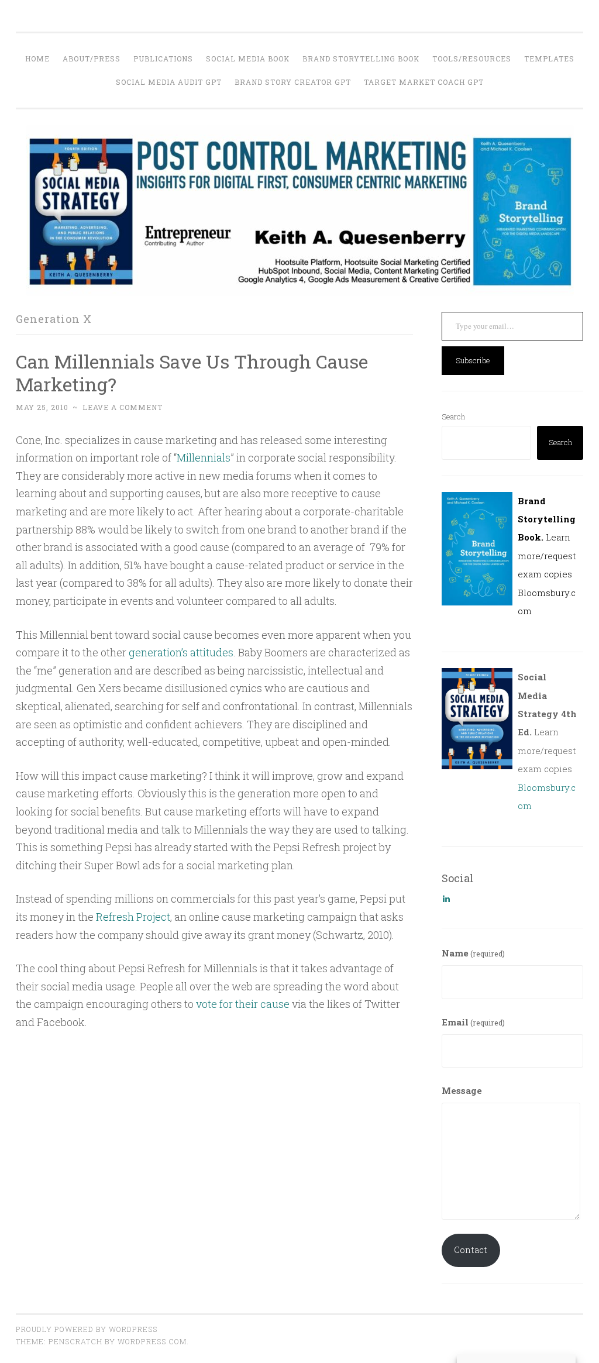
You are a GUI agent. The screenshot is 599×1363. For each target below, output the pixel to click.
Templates (549, 58)
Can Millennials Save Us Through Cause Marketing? (192, 373)
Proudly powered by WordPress (86, 1329)
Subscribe (473, 360)
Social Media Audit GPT (169, 82)
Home (37, 58)
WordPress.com (152, 1341)
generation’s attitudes (181, 652)
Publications (163, 58)
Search (453, 416)
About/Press (92, 58)
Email (473, 1022)
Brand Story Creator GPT (293, 82)
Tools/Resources (471, 58)
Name (473, 953)
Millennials (203, 457)
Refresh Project (133, 917)
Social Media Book (248, 58)
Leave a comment (122, 407)
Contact (470, 1249)
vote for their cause (243, 1004)
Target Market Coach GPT (424, 82)
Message (462, 1090)
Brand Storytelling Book (360, 58)
